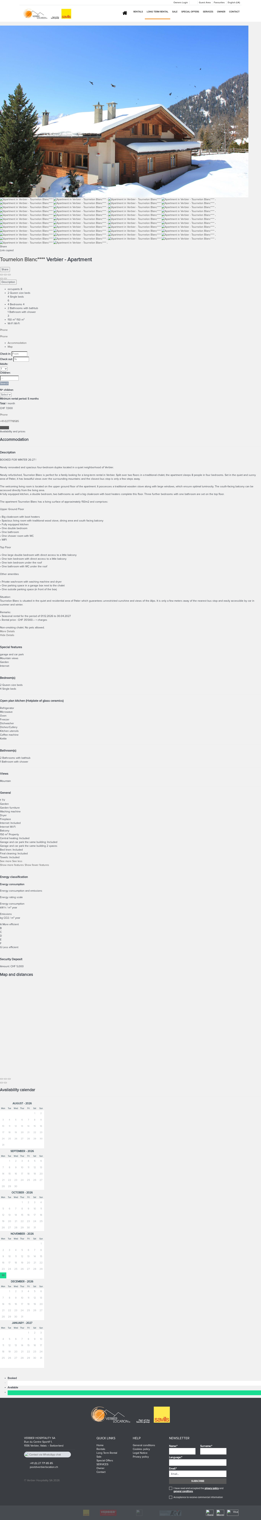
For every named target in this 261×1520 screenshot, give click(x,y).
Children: (5, 372)
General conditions (144, 1445)
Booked (13, 1378)
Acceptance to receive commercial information (198, 1497)
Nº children (6, 390)
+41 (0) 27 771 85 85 (41, 1463)
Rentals (138, 11)
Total (2, 403)
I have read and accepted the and (198, 1490)
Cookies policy (141, 1449)
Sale (175, 11)
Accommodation (17, 343)
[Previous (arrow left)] (1, 278)
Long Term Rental (157, 11)
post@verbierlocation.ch (44, 1467)
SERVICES (208, 11)
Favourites (219, 2)
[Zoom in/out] (9, 274)
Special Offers (190, 11)
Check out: (6, 359)
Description (8, 282)
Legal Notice (140, 1453)
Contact (234, 11)
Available (14, 1387)
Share (5, 269)
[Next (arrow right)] (5, 278)
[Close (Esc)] (1, 274)
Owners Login (180, 2)
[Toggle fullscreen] (5, 274)
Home (100, 1445)
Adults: (4, 364)
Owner (221, 11)
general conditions (183, 1491)
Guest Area (205, 2)
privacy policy (212, 1488)
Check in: (5, 353)
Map (10, 346)
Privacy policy (141, 1456)
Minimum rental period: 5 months (19, 398)
